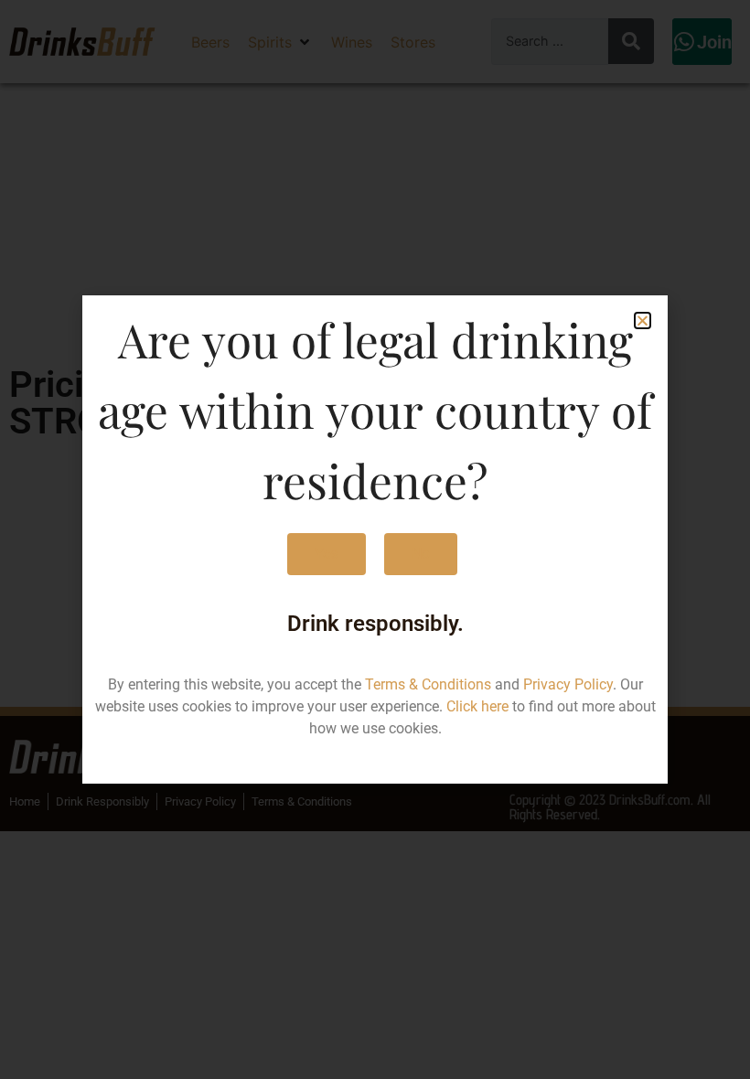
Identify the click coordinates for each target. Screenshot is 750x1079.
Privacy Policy (568, 684)
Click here (477, 706)
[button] (642, 320)
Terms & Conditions (428, 684)
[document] (375, 539)
